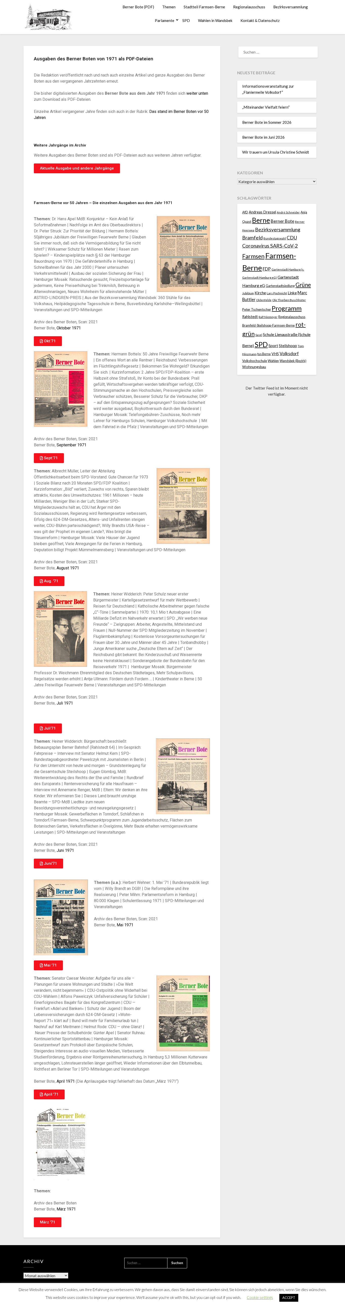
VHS (275, 354)
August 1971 (68, 568)
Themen (169, 7)
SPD (186, 20)
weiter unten (197, 93)
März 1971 (66, 1209)
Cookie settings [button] (260, 1297)
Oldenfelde (264, 300)
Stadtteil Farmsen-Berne (204, 7)
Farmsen (253, 256)
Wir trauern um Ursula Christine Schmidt (275, 152)
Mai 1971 (125, 925)
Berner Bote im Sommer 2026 (266, 122)
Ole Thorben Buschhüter (289, 300)
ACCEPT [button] (288, 1298)
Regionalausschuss (249, 7)
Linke (292, 293)
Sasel (258, 334)
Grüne (303, 284)
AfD (245, 212)
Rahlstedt (250, 317)
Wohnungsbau (254, 367)
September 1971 (71, 445)
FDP (267, 269)
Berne (261, 220)
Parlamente (164, 20)
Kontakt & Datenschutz (260, 20)
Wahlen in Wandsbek (215, 20)
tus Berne (264, 354)
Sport (273, 345)
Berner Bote (282, 221)
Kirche (260, 292)
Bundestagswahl (274, 238)
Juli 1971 (65, 703)
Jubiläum (248, 293)
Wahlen (273, 361)
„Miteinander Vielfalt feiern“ (266, 107)
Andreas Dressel (262, 212)
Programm (287, 308)
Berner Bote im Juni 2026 (263, 137)
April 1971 (66, 1081)
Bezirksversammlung (290, 7)
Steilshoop (288, 345)
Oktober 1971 (69, 328)
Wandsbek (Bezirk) (293, 361)
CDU (292, 237)
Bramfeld (252, 237)
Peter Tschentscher (256, 309)
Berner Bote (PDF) (138, 7)
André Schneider (288, 212)
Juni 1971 (65, 850)
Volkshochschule (254, 361)
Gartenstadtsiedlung (280, 286)
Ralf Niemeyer (268, 317)
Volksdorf (289, 353)
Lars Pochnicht (277, 293)
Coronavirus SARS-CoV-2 (270, 246)
